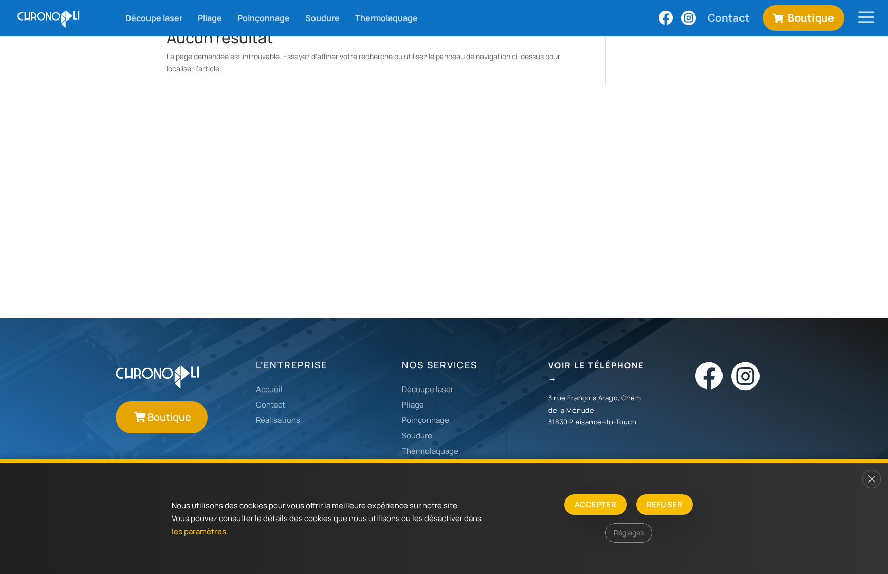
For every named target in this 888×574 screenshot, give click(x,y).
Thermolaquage (430, 451)
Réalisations (278, 420)
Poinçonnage (425, 420)
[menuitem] (49, 18)
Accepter (596, 504)
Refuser (664, 504)
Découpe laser (427, 389)
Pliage (413, 404)
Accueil (269, 389)
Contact (270, 404)
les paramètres (199, 531)
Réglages (629, 533)
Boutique (169, 417)
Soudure (417, 435)
